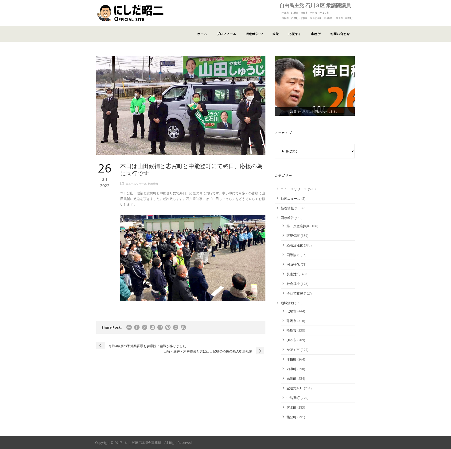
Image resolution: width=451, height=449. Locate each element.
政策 (275, 34)
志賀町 (291, 378)
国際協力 (293, 255)
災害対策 (293, 274)
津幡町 (291, 359)
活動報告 (252, 34)
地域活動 (287, 303)
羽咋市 (291, 340)
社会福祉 (293, 283)
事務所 (316, 34)
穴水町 (291, 407)
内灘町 (291, 369)
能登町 (291, 417)
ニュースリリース (136, 183)
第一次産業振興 (298, 226)
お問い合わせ (340, 34)
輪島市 (291, 330)
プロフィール (226, 34)
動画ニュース (290, 198)
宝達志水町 (295, 388)
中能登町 (293, 397)
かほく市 (293, 349)
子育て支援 (295, 293)
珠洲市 (291, 321)
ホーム (202, 34)
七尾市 (291, 311)
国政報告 (287, 217)
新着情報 (153, 183)
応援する (295, 34)
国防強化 (293, 264)
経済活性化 (295, 245)
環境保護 (293, 235)
